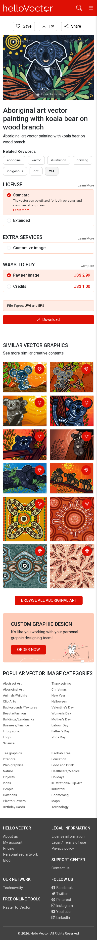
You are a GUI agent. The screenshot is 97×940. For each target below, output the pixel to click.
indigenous (15, 171)
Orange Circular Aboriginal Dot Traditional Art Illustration (65, 510)
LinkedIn (62, 917)
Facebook (64, 887)
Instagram (64, 905)
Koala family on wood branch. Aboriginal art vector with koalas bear (70, 477)
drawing (82, 160)
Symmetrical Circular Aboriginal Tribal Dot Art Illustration (22, 554)
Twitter (61, 893)
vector (36, 160)
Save (27, 26)
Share (75, 26)
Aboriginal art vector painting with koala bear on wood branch (23, 406)
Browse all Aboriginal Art (48, 600)
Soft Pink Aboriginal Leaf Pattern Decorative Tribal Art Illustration (69, 557)
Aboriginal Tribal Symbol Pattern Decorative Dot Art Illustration (21, 510)
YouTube (63, 911)
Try (51, 26)
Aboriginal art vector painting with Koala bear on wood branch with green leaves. (23, 375)
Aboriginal (14, 160)
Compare (87, 266)
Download (50, 319)
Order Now (28, 649)
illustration (58, 160)
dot (36, 171)
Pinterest (63, 899)
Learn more (21, 210)
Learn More (86, 185)
